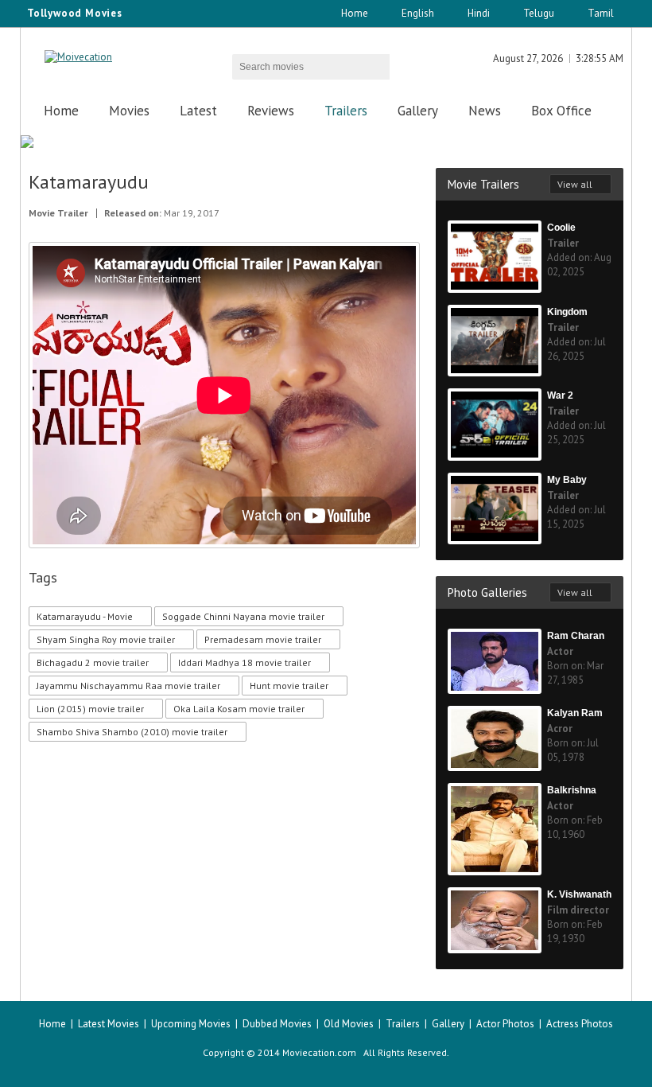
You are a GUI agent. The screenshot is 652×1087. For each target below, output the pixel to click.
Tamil (601, 13)
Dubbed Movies (277, 1024)
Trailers (345, 110)
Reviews (270, 110)
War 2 (560, 395)
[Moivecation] (78, 57)
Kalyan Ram (575, 713)
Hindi (479, 13)
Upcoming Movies (191, 1024)
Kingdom (567, 312)
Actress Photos (579, 1024)
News (484, 110)
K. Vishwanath (579, 894)
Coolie (561, 227)
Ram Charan (575, 635)
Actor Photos (505, 1024)
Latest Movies (108, 1024)
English (418, 13)
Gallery (418, 110)
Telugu (538, 13)
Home (354, 13)
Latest (198, 110)
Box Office (561, 110)
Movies (129, 110)
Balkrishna (571, 790)
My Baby (567, 479)
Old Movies (349, 1024)
